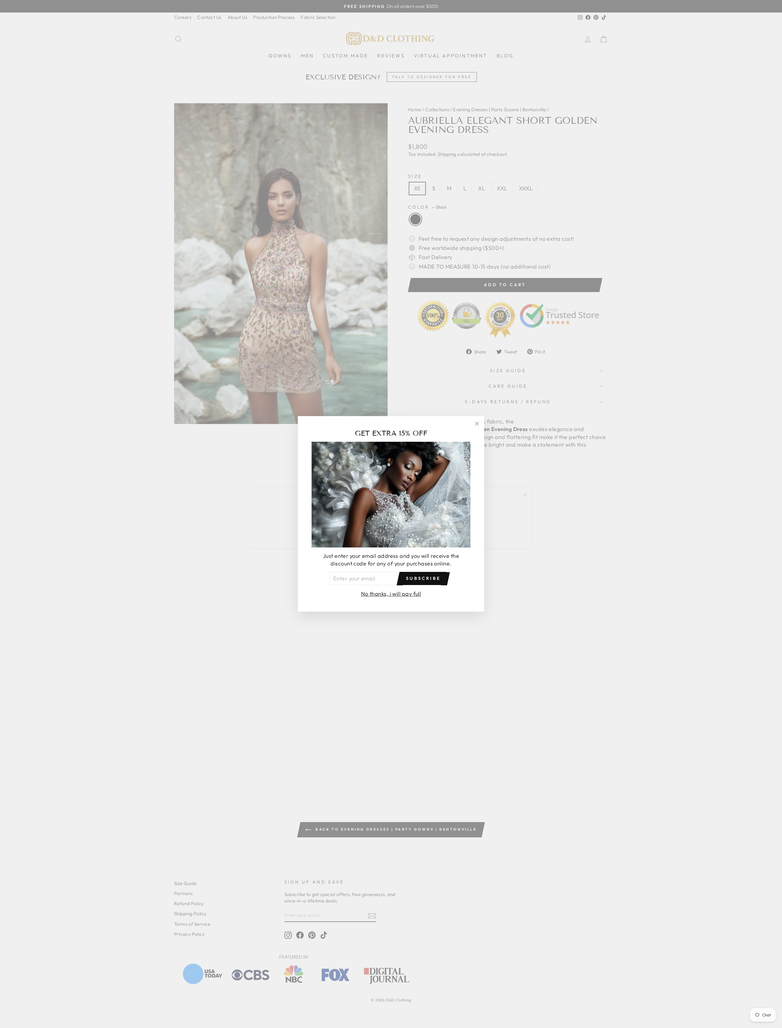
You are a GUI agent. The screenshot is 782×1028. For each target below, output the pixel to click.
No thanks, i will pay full (391, 594)
